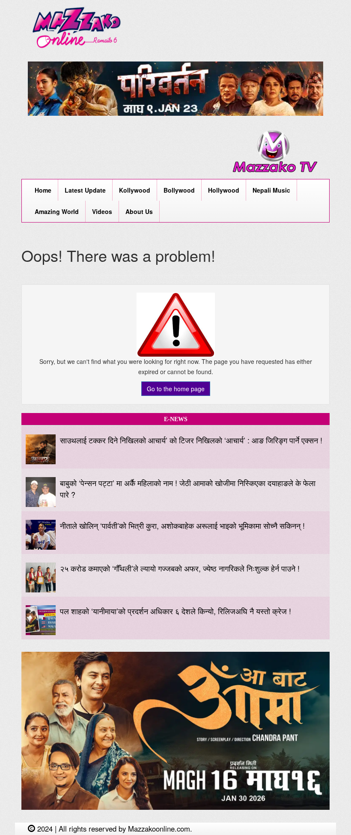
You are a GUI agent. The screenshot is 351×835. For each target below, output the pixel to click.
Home (43, 190)
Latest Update (85, 190)
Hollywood (223, 190)
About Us (139, 211)
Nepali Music (271, 190)
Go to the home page (176, 388)
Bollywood (179, 190)
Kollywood (134, 190)
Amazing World (57, 211)
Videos (102, 211)
